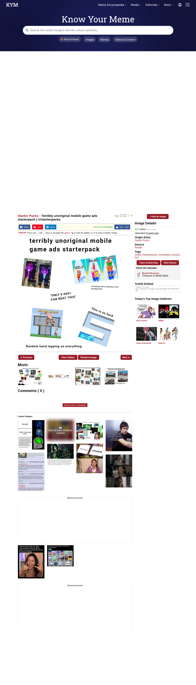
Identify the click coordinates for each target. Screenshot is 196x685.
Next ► (126, 357)
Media (134, 4)
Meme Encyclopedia (111, 4)
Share (25, 227)
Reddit (138, 247)
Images (90, 39)
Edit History (170, 262)
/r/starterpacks (149, 254)
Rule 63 (161, 343)
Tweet (52, 227)
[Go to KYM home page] (12, 5)
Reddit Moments (150, 273)
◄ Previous (26, 357)
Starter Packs (28, 215)
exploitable (164, 254)
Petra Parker (141, 321)
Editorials (151, 4)
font (137, 257)
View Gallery (68, 357)
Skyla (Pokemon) (143, 343)
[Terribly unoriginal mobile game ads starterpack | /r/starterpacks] (75, 293)
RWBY (161, 321)
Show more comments (75, 405)
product (176, 254)
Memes (104, 39)
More (167, 4)
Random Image (89, 357)
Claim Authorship (148, 262)
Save (38, 227)
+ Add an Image (157, 216)
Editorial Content (125, 39)
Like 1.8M (123, 227)
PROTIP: (23, 233)
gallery (67, 233)
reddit (138, 254)
